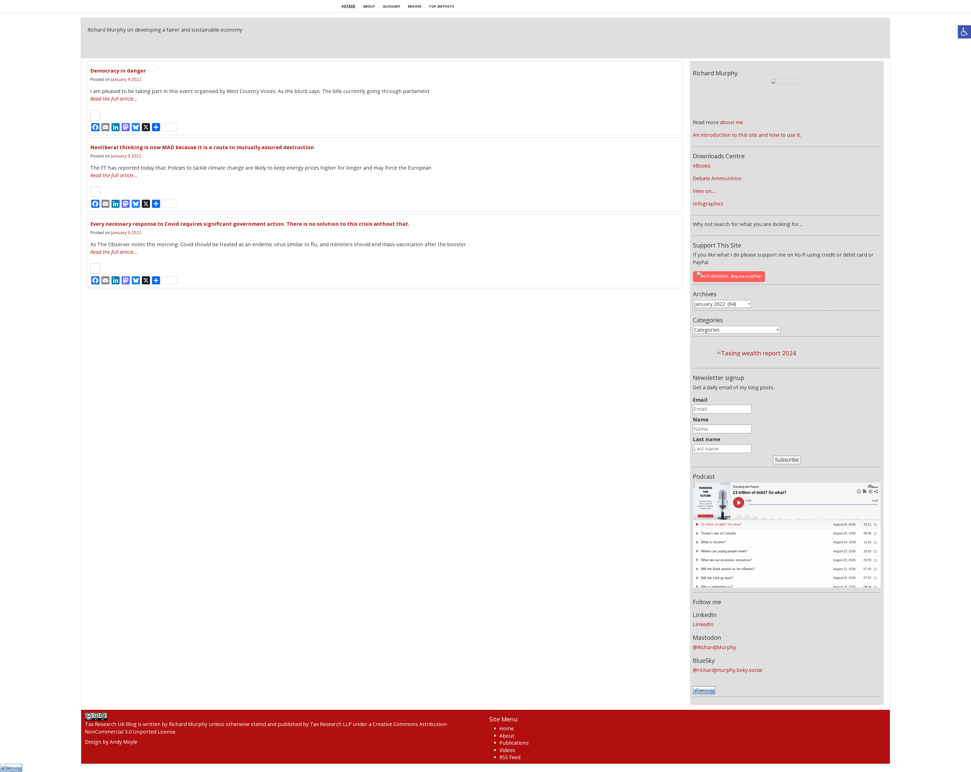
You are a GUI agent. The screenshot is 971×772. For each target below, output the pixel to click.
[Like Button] (95, 115)
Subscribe (787, 459)
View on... (704, 191)
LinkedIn (703, 624)
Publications (514, 742)
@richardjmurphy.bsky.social (727, 670)
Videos (507, 750)
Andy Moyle (123, 741)
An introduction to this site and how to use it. (747, 134)
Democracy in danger (118, 70)
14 (671, 221)
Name (701, 419)
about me (731, 122)
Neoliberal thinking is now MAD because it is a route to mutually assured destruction (202, 147)
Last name (706, 439)
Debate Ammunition (717, 178)
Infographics (708, 203)
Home (348, 6)
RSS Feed (509, 757)
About (506, 735)
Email (700, 399)
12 (671, 145)
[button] (964, 31)
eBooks (701, 165)
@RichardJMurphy (714, 647)
